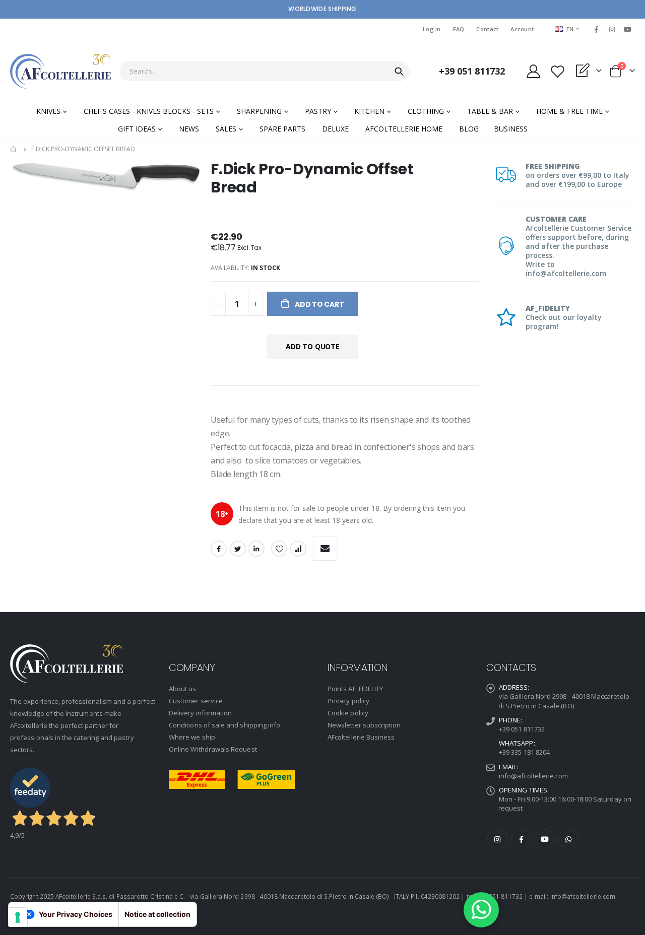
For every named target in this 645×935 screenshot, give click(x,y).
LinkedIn (256, 549)
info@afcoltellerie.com (533, 775)
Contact (487, 29)
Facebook (219, 549)
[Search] (399, 71)
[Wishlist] (557, 71)
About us (183, 688)
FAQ (459, 29)
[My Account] (533, 71)
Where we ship (192, 737)
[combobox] (264, 71)
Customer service (196, 700)
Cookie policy (348, 712)
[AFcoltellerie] (60, 71)
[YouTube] (627, 29)
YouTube (545, 839)
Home (13, 149)
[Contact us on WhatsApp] (481, 909)
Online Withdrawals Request (213, 749)
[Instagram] (612, 29)
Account (522, 29)
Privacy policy (348, 700)
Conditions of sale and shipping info (224, 724)
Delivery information (200, 712)
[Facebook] (596, 29)
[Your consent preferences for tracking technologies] (17, 917)
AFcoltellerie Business (361, 737)
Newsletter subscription (364, 724)
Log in (432, 29)
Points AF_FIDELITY (355, 688)
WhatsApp (568, 839)
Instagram (497, 839)
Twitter (238, 549)
